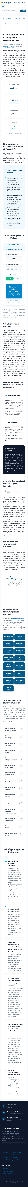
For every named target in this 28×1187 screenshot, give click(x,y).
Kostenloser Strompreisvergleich (11, 1160)
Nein (18, 278)
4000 (20, 268)
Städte (15, 18)
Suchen (23, 10)
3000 (16, 268)
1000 (8, 268)
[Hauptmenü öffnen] (3, 6)
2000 (12, 268)
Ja (9, 278)
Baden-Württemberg (8, 47)
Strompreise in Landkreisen (9, 1155)
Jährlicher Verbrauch (13, 264)
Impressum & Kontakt (8, 1173)
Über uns (5, 1168)
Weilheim (16, 44)
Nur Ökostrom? (12, 274)
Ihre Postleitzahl (12, 254)
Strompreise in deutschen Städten (11, 1152)
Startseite (9, 18)
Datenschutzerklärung (8, 1171)
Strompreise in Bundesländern (10, 1157)
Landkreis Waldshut (8, 46)
